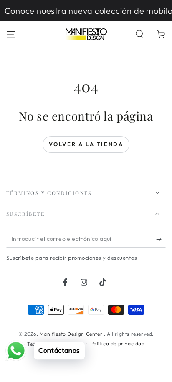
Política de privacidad (118, 343)
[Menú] (11, 34)
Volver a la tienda (86, 144)
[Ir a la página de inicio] (86, 34)
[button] (139, 34)
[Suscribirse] (161, 239)
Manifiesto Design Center (72, 334)
